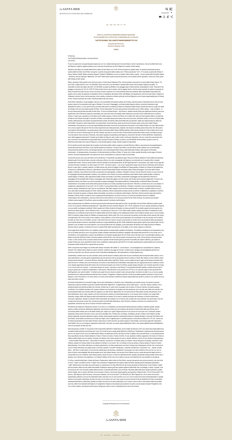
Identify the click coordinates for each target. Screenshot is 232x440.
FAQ (101, 435)
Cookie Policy (116, 435)
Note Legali (107, 435)
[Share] (172, 17)
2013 (82, 14)
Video (116, 49)
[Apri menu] (170, 9)
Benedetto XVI (66, 14)
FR (118, 25)
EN (111, 25)
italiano (165, 13)
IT (121, 25)
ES (115, 25)
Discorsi (76, 14)
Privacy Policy (126, 435)
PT (125, 25)
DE (107, 25)
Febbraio (88, 14)
